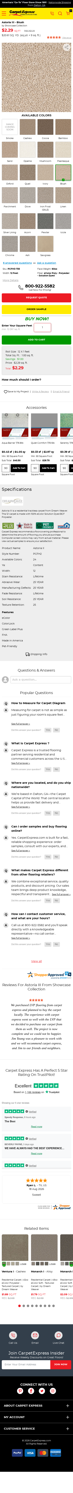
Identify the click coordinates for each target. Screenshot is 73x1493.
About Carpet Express (23, 1405)
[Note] (33, 1264)
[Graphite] (46, 1264)
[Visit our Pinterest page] (20, 1391)
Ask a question (46, 263)
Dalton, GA (39, 5)
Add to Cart (36, 340)
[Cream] (8, 1264)
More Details (10, 280)
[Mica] (38, 1264)
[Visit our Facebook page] (31, 1391)
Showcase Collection (16, 26)
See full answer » (20, 724)
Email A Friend (61, 392)
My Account (14, 1417)
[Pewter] (42, 1264)
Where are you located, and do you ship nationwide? (41, 785)
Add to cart (19, 468)
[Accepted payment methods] (36, 1452)
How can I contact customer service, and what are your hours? (38, 916)
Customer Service (19, 1428)
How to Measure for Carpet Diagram (38, 703)
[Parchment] (17, 1264)
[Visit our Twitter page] (42, 1391)
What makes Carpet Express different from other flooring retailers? (39, 872)
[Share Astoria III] (66, 47)
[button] (4, 13)
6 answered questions (17, 263)
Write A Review (40, 392)
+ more (23, 1264)
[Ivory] (13, 1264)
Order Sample (36, 309)
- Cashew (14, 1271)
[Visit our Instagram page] (53, 1391)
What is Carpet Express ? (30, 743)
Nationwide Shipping (60, 2)
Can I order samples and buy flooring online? (39, 828)
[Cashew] (4, 1264)
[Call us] (52, 13)
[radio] (10, 129)
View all (36, 961)
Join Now (60, 1364)
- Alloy (42, 1271)
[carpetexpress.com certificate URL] (54, 1206)
